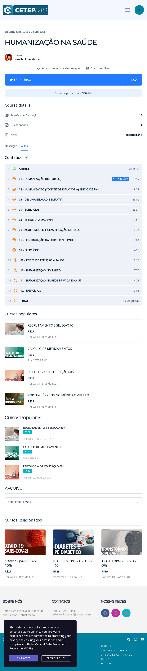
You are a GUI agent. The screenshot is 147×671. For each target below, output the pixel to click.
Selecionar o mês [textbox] (19, 502)
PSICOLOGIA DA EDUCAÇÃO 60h (51, 372)
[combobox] (73, 501)
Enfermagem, (13, 31)
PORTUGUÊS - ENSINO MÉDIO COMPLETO (58, 395)
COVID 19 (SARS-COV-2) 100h (21, 563)
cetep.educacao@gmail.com (71, 614)
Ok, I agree (23, 658)
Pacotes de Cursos (114, 650)
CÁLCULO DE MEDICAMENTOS (50, 349)
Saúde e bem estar (34, 31)
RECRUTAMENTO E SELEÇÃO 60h (51, 325)
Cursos (106, 645)
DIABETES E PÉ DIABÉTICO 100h (72, 563)
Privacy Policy (56, 658)
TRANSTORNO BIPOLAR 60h (118, 563)
